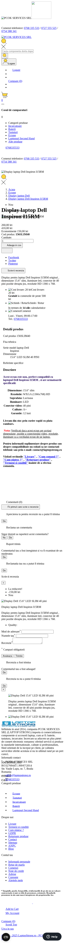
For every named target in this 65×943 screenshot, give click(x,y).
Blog (11, 848)
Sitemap (12, 842)
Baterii (16, 805)
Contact (12, 839)
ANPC (12, 845)
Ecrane (16, 793)
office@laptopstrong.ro (18, 775)
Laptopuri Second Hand (25, 810)
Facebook (13, 257)
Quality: (12, 624)
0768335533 (21, 318)
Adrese (12, 874)
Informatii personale (19, 861)
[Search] (4, 55)
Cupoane (13, 877)
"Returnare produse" (38, 459)
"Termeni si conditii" (15, 462)
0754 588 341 (9, 31)
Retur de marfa (16, 864)
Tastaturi (17, 797)
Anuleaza (7, 656)
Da (4, 521)
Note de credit (16, 870)
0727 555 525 (49, 28)
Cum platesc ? (16, 830)
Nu (4, 537)
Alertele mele (15, 880)
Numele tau (8, 635)
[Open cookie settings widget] (6, 937)
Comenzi (13, 867)
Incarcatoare (19, 801)
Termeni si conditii (18, 826)
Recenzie (7, 642)
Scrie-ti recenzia (15, 270)
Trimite (19, 656)
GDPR (12, 833)
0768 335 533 (31, 28)
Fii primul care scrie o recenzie (22, 506)
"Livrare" (30, 456)
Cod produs (10, 335)
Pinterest (13, 263)
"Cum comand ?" (48, 456)
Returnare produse (18, 836)
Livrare (12, 823)
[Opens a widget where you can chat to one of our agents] (52, 937)
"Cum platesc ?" (13, 459)
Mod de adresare (11, 631)
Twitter (12, 260)
